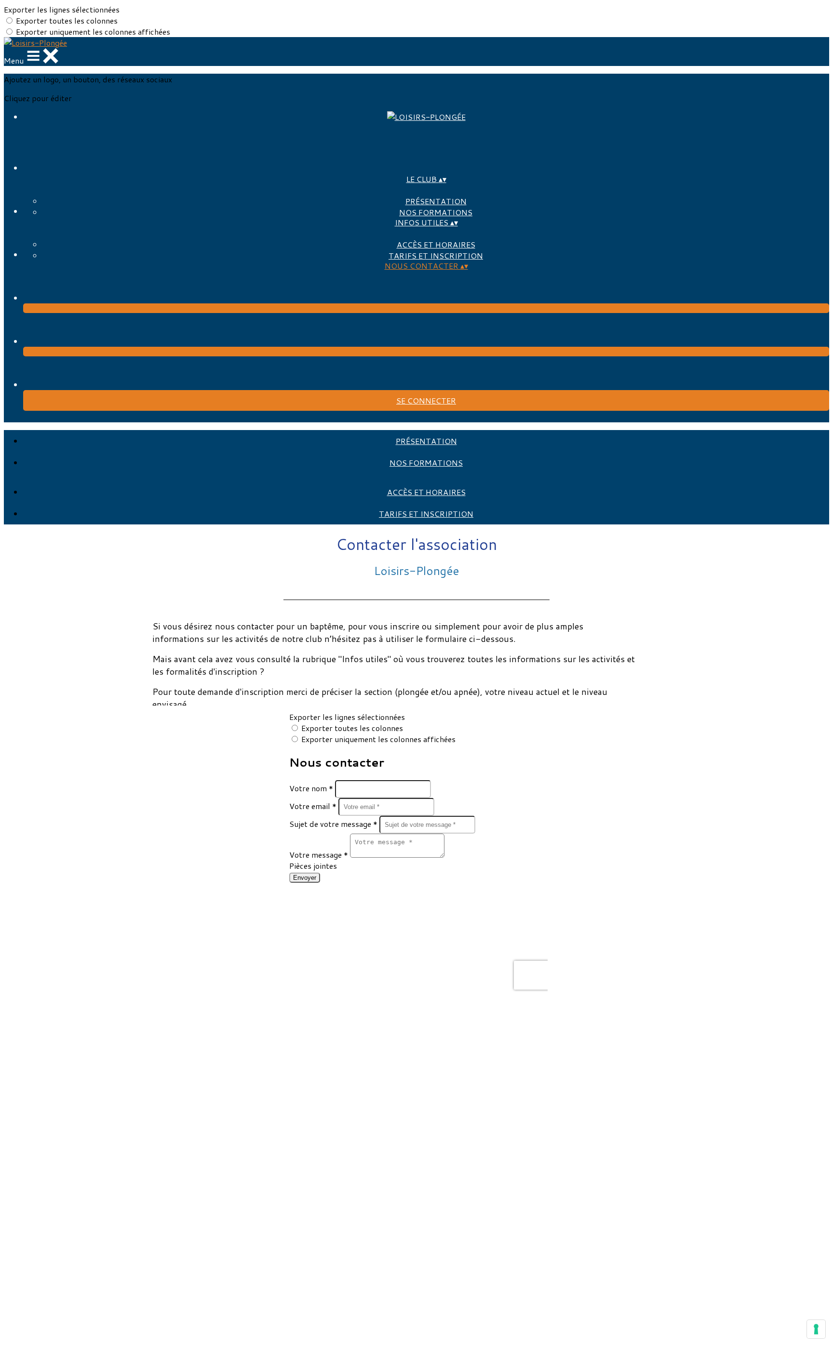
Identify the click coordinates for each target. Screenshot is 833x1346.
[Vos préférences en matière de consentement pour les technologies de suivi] (816, 1329)
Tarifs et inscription (436, 255)
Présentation (436, 201)
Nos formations (435, 212)
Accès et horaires (436, 244)
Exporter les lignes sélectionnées (62, 9)
